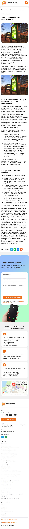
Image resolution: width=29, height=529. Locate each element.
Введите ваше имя (6, 274)
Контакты (3, 514)
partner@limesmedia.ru (11, 358)
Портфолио (4, 508)
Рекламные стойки (6, 486)
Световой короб (5, 58)
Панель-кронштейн (6, 468)
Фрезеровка (4, 496)
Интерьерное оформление (7, 457)
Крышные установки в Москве (8, 462)
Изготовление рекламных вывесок (9, 447)
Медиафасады (4, 464)
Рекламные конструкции (7, 482)
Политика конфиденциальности (9, 519)
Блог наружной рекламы (7, 511)
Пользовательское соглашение (8, 522)
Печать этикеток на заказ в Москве (10, 476)
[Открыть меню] (26, 2)
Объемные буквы (5, 466)
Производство (4, 512)
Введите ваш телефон (7, 279)
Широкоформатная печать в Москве (10, 498)
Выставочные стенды (6, 445)
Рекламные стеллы (6, 484)
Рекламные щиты (5, 490)
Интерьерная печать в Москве (8, 456)
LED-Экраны (4, 443)
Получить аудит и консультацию (12, 297)
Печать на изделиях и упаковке (9, 470)
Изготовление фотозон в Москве (9, 453)
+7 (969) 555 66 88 (9, 343)
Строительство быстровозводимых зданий (11, 494)
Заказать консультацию (9, 419)
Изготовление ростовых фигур (8, 449)
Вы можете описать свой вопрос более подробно (13, 285)
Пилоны (3, 478)
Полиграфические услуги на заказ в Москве (12, 480)
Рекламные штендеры (6, 488)
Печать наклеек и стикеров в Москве (10, 474)
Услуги (3, 504)
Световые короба (5, 492)
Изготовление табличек (7, 451)
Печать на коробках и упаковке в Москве (11, 472)
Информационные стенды (7, 459)
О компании (4, 506)
